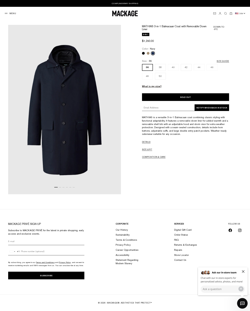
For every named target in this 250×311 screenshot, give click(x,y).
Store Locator (181, 255)
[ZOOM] (114, 187)
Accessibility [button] (122, 255)
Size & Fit (147, 149)
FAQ (176, 239)
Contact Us (180, 259)
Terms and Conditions (45, 262)
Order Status (181, 234)
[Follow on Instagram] (240, 230)
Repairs (178, 249)
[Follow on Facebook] (230, 230)
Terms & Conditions (126, 239)
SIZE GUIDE (223, 61)
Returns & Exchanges (185, 244)
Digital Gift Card (183, 229)
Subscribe (46, 275)
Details (146, 142)
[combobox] (14, 251)
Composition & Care (153, 157)
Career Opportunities (127, 249)
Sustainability (123, 234)
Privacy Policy (65, 262)
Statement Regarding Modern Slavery (127, 261)
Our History (122, 229)
